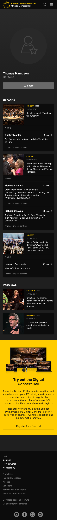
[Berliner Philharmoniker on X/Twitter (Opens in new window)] (32, 514)
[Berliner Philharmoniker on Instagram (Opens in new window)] (40, 514)
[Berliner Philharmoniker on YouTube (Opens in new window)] (16, 514)
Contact (7, 460)
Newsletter (8, 474)
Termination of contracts (14, 489)
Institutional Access (12, 478)
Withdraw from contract (14, 493)
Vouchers (7, 485)
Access (6, 482)
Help (5, 456)
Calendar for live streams (15, 503)
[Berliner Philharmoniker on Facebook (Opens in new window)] (24, 514)
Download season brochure (16, 500)
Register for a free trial (28, 426)
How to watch (9, 464)
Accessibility (9, 467)
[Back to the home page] (19, 4)
